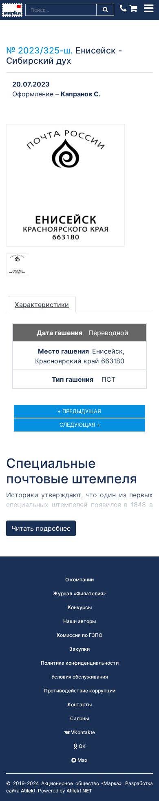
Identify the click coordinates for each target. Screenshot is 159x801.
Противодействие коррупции (79, 691)
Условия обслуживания (79, 677)
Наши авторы (79, 621)
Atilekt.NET (79, 791)
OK (81, 746)
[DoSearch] (106, 10)
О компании (79, 579)
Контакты (80, 704)
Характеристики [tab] (42, 304)
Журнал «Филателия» (79, 593)
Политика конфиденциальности (80, 663)
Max (82, 760)
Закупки (79, 649)
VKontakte (82, 732)
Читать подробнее (41, 528)
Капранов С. (81, 94)
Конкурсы (80, 607)
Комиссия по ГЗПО (79, 635)
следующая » (80, 424)
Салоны (79, 718)
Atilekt (28, 791)
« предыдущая (79, 411)
